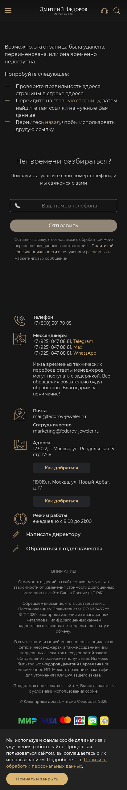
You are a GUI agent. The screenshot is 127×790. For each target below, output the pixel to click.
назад (52, 122)
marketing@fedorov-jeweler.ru (66, 431)
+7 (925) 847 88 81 (52, 341)
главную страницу (76, 101)
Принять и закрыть (37, 778)
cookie (91, 691)
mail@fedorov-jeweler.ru (59, 416)
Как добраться (61, 468)
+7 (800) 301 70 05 (52, 323)
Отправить (63, 225)
